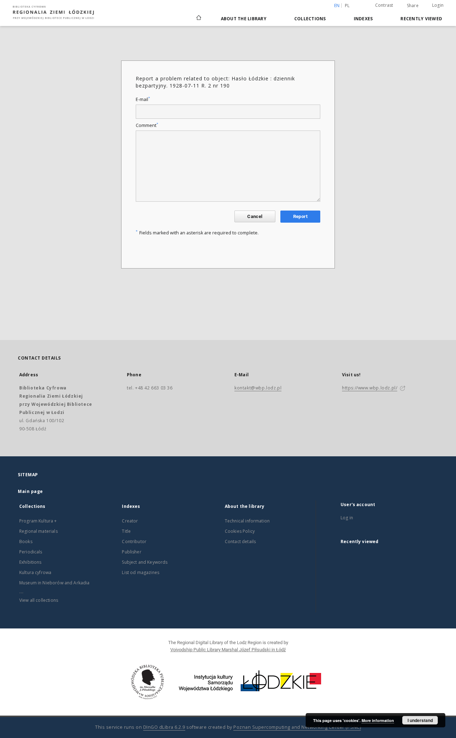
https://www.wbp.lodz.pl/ (369, 388)
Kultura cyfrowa (35, 572)
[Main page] (199, 14)
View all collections (38, 600)
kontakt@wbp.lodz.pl (257, 388)
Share (413, 6)
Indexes (363, 19)
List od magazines (140, 572)
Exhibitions (30, 562)
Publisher (131, 552)
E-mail (143, 99)
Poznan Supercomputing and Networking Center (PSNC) (297, 727)
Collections (310, 19)
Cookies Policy (240, 531)
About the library (243, 19)
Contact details (240, 541)
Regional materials (38, 531)
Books (25, 541)
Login (438, 5)
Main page (30, 491)
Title (126, 531)
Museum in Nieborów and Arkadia (54, 583)
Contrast (384, 5)
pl (347, 5)
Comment (147, 125)
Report (300, 216)
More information (378, 720)
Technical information (247, 521)
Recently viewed (421, 19)
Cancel (254, 216)
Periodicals (30, 552)
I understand (420, 720)
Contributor (134, 541)
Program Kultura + (38, 521)
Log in (347, 518)
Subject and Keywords (144, 562)
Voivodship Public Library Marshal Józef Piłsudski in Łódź (228, 649)
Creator (130, 521)
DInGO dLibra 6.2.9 (164, 727)
